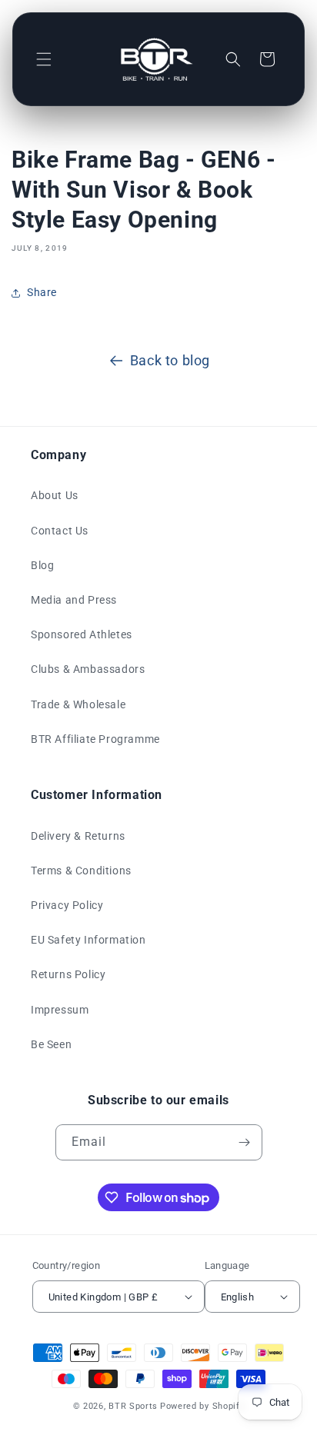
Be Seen (51, 1044)
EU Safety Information (88, 940)
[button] (44, 59)
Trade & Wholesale (78, 704)
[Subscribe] (245, 1142)
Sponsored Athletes (81, 634)
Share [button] (42, 292)
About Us (54, 495)
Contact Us (59, 530)
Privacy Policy (67, 905)
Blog (42, 565)
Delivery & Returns (78, 836)
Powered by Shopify (202, 1406)
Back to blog (170, 360)
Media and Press (74, 600)
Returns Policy (68, 974)
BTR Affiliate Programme (95, 739)
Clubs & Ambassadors (88, 669)
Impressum (59, 1010)
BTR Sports (133, 1406)
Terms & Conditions (81, 870)
